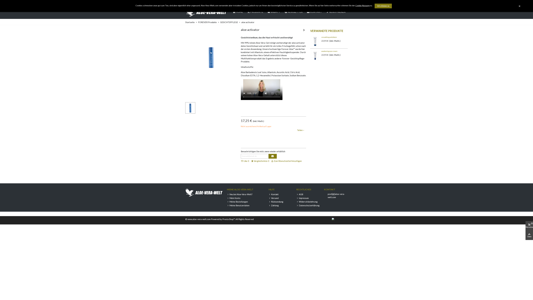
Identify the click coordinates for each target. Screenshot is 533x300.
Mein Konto (234, 198)
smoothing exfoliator (329, 37)
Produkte (256, 11)
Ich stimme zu (383, 6)
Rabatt (275, 11)
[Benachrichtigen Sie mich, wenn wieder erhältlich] (273, 156)
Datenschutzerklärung (309, 205)
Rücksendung (277, 201)
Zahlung (275, 205)
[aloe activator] (211, 85)
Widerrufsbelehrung (308, 201)
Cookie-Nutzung (362, 5)
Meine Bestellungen (238, 201)
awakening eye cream (329, 51)
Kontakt (316, 11)
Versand (275, 198)
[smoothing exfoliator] (315, 41)
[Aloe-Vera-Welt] (206, 12)
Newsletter (295, 11)
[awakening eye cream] (315, 55)
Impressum (304, 198)
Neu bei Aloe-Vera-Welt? (240, 194)
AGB (301, 194)
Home (239, 11)
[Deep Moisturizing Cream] (304, 30)
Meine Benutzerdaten (239, 205)
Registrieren (337, 11)
